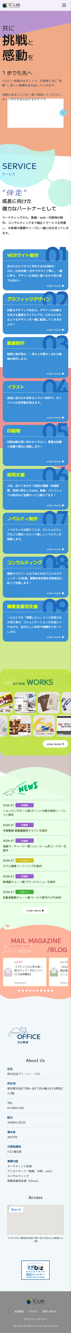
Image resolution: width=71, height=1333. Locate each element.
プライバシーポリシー (35, 1319)
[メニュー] (64, 5)
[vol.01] (19, 991)
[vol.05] (34, 991)
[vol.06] (37, 991)
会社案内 (19, 1311)
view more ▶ (56, 285)
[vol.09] (48, 991)
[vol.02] (23, 991)
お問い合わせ (49, 1311)
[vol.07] (41, 991)
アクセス (33, 1311)
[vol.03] (26, 991)
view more (54, 744)
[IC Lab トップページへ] (35, 1301)
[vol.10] (52, 991)
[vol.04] (30, 991)
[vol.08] (45, 991)
